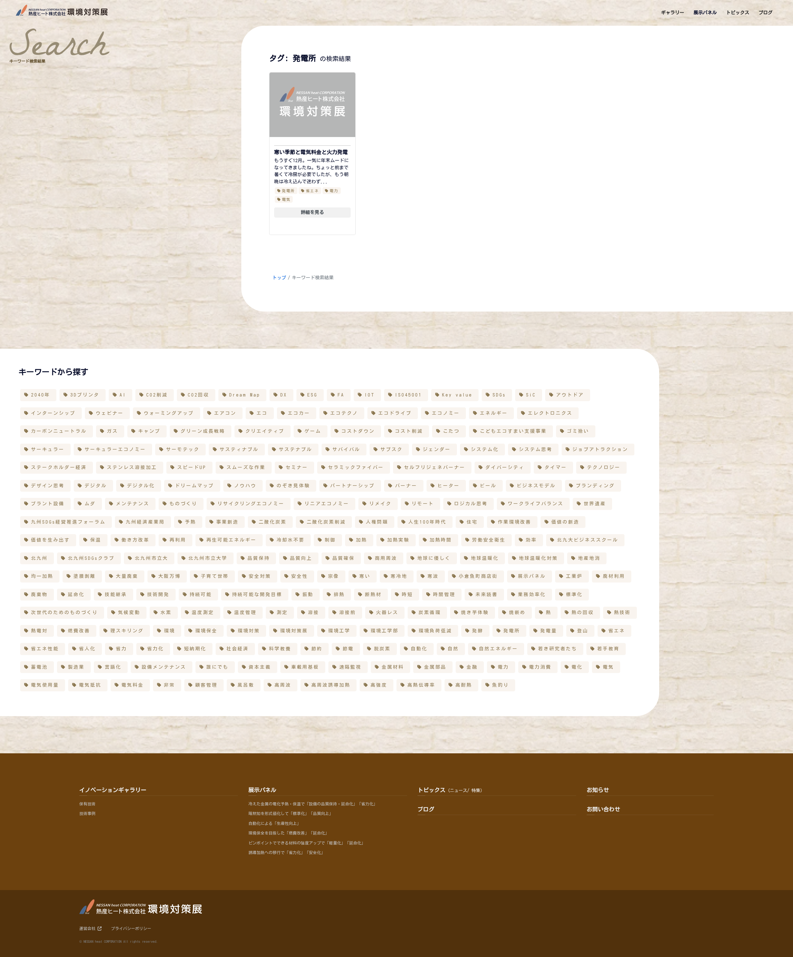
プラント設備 (47, 503)
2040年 (40, 394)
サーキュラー (47, 449)
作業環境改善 (514, 522)
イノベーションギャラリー (112, 790)
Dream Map (244, 394)
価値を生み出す (50, 540)
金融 (472, 667)
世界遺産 (595, 503)
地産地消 (589, 558)
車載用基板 (305, 667)
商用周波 (386, 558)
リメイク (380, 503)
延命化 (76, 594)
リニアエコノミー (326, 503)
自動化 (419, 648)
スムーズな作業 (245, 467)
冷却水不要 (290, 540)
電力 (334, 191)
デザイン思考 (47, 485)
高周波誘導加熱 (330, 685)
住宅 (472, 522)
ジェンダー (437, 449)
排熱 (339, 594)
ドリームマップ (194, 485)
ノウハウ (245, 485)
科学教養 (280, 648)
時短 (407, 594)
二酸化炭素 (273, 522)
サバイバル (346, 449)
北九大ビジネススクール (587, 540)
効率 (531, 540)
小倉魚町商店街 (478, 576)
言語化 (113, 667)
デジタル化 (141, 485)
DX (283, 394)
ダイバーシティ (504, 467)
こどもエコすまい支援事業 (513, 431)
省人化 (87, 648)
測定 (282, 612)
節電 (348, 648)
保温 (95, 540)
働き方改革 (135, 540)
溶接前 (347, 612)
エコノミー (446, 413)
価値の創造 (565, 522)
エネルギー (494, 413)
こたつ (451, 431)
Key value (457, 394)
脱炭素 (382, 648)
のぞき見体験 (293, 485)
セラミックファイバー (356, 467)
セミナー (297, 467)
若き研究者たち (557, 648)
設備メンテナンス (164, 667)
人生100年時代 (427, 522)
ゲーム (312, 431)
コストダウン (358, 431)
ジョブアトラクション (600, 449)
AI (123, 394)
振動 (307, 594)
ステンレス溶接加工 (132, 467)
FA (341, 394)
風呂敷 (246, 685)
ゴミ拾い (578, 431)
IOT (370, 394)
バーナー (406, 485)
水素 (166, 612)
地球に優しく (434, 558)
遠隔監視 (350, 667)
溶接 (313, 612)
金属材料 (393, 667)
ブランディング (595, 485)
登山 (582, 630)
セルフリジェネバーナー (434, 467)
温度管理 (245, 612)
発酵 (477, 630)
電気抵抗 (90, 685)
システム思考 (535, 449)
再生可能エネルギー (231, 540)
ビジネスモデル (536, 485)
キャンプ (149, 431)
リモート (423, 503)
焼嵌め (517, 612)
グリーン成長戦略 (203, 431)
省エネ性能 (45, 648)
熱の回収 (583, 612)
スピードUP (191, 467)
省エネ (312, 191)
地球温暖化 (485, 558)
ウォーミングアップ (169, 413)
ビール (488, 485)
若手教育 (608, 648)
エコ (262, 413)
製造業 (76, 667)
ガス (112, 431)
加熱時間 (441, 540)
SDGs (499, 394)
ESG (312, 394)
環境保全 (206, 630)
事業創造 (227, 522)
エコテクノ (344, 413)
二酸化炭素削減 (326, 522)
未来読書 (486, 594)
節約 (316, 648)
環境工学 (339, 630)
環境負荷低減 (435, 630)
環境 (169, 630)
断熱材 (373, 594)
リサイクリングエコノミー (250, 503)
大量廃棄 (127, 576)
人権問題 (377, 522)
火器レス (387, 612)
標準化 (574, 594)
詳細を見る (312, 212)
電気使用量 (45, 685)
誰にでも (217, 667)
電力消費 (540, 667)
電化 (577, 667)
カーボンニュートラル (59, 431)
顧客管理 (206, 685)
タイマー (556, 467)
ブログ (426, 809)
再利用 (177, 540)
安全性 (299, 576)
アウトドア (570, 394)
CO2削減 (157, 394)
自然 (453, 648)
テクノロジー (603, 467)
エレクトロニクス (550, 413)
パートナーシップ (352, 485)
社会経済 (237, 648)
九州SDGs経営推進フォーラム (68, 522)
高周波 (282, 685)
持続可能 (201, 594)
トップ (279, 277)
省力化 (155, 648)
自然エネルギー (498, 648)
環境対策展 (294, 630)
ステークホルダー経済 (59, 467)
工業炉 (574, 576)
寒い (364, 576)
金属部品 (435, 667)
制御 (330, 540)
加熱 (361, 540)
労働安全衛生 (489, 540)
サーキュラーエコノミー (115, 449)
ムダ (90, 503)
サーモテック (182, 449)
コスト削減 (409, 431)
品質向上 (301, 558)
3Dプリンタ (84, 394)
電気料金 (132, 685)
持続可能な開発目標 (257, 594)
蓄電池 (39, 667)
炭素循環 (429, 612)
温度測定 (203, 612)
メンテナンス (132, 503)
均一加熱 (42, 576)
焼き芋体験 (475, 612)
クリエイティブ (264, 431)
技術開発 (158, 594)
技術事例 (87, 814)
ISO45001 (408, 394)
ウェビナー (110, 413)
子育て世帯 (215, 576)
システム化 (485, 449)
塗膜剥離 (84, 576)
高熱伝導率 (421, 685)
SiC (531, 394)
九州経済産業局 (145, 522)
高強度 (378, 685)
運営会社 (88, 929)
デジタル (96, 485)
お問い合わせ (603, 809)
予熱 (190, 522)
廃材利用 (614, 576)
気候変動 (129, 612)
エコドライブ (395, 413)
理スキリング (127, 630)
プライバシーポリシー (131, 929)
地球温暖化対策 (538, 558)
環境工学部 (384, 630)
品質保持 (259, 558)
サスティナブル (239, 449)
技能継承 (116, 594)
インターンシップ (53, 413)
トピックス (451, 790)
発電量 (548, 630)
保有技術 (87, 804)
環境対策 (249, 630)
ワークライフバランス (535, 503)
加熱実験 (398, 540)
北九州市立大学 (207, 558)
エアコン (225, 413)
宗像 (333, 576)
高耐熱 (463, 685)
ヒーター (448, 485)
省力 (121, 648)
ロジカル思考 (471, 503)
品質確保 (343, 558)
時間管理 (444, 594)
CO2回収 (198, 394)
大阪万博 (169, 576)
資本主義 (260, 667)
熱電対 (39, 630)
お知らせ (598, 790)
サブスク (391, 449)
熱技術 (622, 612)
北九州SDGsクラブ (91, 558)
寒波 (433, 576)
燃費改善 (79, 630)
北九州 (39, 558)
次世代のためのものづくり (64, 612)
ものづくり (183, 503)
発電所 (288, 191)
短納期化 (195, 648)
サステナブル (295, 449)
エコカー (299, 413)
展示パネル (532, 576)
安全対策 (260, 576)
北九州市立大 (151, 558)
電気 (286, 199)
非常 (169, 685)
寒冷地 (399, 576)
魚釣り (500, 685)
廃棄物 (39, 594)
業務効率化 (532, 594)
